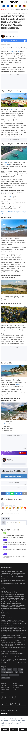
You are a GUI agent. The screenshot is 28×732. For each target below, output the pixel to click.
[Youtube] (12, 697)
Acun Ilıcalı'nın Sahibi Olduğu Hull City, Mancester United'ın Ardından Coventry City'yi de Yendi (13, 536)
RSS (14, 691)
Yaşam (4, 540)
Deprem (10, 669)
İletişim (3, 692)
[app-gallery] (22, 704)
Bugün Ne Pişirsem (14, 675)
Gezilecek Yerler (13, 32)
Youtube (21, 669)
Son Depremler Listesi (6, 617)
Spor (4, 533)
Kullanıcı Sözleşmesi (18, 685)
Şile (19, 109)
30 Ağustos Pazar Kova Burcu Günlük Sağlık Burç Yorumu (14, 556)
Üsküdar (9, 197)
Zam (15, 669)
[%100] (12, 6)
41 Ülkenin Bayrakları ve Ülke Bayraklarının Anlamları (13, 656)
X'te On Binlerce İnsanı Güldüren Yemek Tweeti (12, 596)
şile (19, 51)
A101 (16, 672)
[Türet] (20, 6)
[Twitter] (9, 697)
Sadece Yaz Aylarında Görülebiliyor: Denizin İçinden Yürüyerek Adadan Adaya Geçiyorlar (14, 543)
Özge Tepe (12, 36)
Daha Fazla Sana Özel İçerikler (13, 476)
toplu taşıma (5, 192)
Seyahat (9, 13)
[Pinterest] (15, 697)
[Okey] (8, 6)
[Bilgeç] (24, 6)
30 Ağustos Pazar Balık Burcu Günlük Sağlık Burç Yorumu (14, 550)
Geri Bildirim (4, 685)
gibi (21, 264)
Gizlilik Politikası (5, 687)
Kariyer (15, 683)
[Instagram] (2, 697)
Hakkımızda (4, 683)
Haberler (3, 13)
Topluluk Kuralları (5, 689)
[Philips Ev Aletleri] (4, 6)
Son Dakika (4, 675)
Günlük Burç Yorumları (7, 672)
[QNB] (16, 6)
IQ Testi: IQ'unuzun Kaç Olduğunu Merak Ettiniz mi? (13, 662)
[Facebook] (6, 697)
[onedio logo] (13, 713)
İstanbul (4, 32)
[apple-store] (5, 704)
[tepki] (2, 507)
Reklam (3, 691)
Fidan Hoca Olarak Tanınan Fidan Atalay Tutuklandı (13, 594)
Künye (14, 689)
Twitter (3, 669)
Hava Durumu (4, 615)
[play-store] (14, 704)
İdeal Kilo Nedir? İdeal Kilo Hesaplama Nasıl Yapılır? (13, 647)
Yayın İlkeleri (16, 687)
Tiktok (21, 672)
